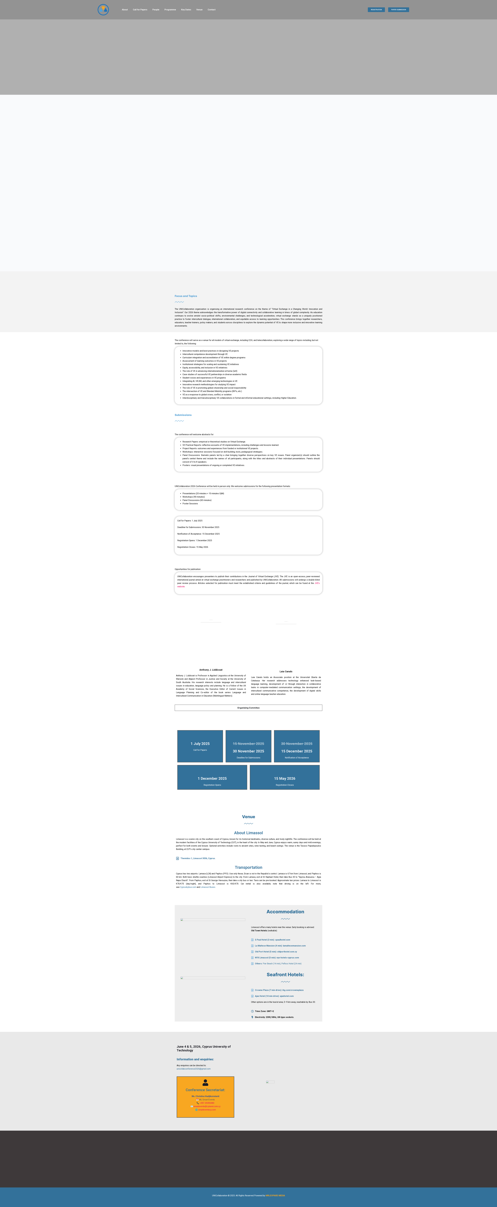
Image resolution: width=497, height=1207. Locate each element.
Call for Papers (140, 9)
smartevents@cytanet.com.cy (207, 1106)
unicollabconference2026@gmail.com (194, 1069)
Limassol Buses (207, 887)
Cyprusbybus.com (188, 887)
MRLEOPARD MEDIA (275, 1195)
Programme (170, 9)
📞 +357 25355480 (205, 1103)
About (125, 9)
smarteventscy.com (207, 1110)
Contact (211, 9)
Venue (199, 9)
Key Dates (186, 9)
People (155, 9)
